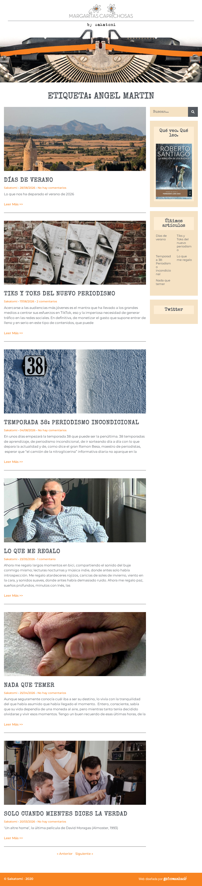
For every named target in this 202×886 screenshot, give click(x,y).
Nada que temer (29, 686)
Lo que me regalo (32, 552)
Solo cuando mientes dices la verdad (65, 814)
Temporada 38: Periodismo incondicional (71, 423)
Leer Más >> (13, 204)
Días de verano (28, 180)
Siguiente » (84, 854)
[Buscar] (193, 112)
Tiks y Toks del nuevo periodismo (59, 294)
